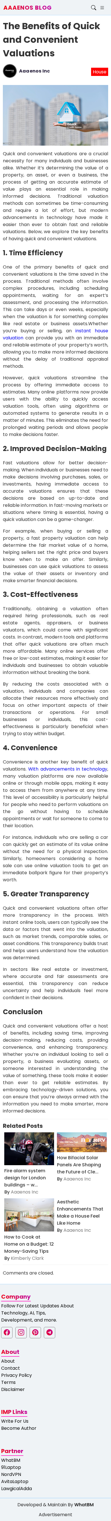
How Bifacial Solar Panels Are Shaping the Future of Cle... (79, 1164)
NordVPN (11, 1474)
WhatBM (10, 1460)
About (8, 1361)
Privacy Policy (16, 1375)
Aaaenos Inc (34, 71)
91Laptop (11, 1467)
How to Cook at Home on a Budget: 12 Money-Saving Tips (29, 1244)
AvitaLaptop (14, 1481)
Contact (10, 1368)
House (99, 72)
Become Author (18, 1428)
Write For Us (14, 1421)
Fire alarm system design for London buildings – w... (25, 1177)
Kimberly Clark (27, 1258)
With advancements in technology (67, 769)
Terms (8, 1382)
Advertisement (55, 1514)
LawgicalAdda (16, 1488)
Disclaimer (13, 1389)
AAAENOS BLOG (27, 8)
